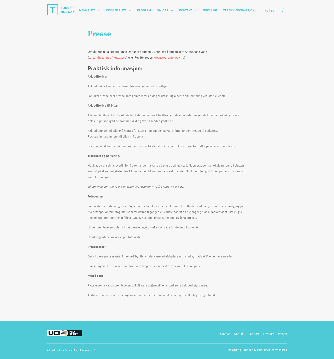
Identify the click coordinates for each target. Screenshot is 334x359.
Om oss (162, 10)
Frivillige (210, 10)
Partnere (253, 333)
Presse (282, 333)
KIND (259, 350)
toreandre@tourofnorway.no (107, 57)
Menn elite (87, 10)
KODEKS (283, 350)
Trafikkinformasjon (239, 10)
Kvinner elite (116, 10)
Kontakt (185, 10)
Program (144, 10)
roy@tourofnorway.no (169, 57)
